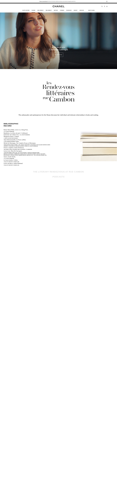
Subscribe (78, 190)
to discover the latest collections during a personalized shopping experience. (58, 1)
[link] (107, 6)
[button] (33, 10)
